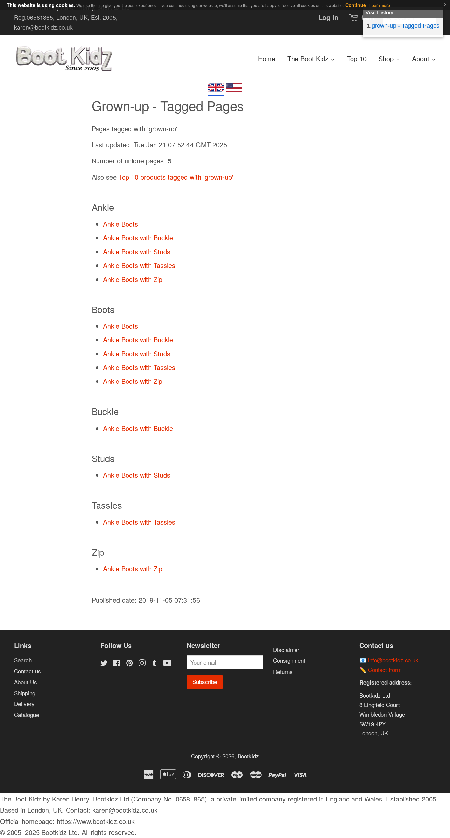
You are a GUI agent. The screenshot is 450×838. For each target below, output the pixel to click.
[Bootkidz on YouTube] (167, 663)
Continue (355, 5)
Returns (283, 671)
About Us (25, 682)
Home (266, 58)
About (421, 58)
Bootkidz (248, 756)
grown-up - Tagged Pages (405, 25)
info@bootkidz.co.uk (393, 660)
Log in (328, 17)
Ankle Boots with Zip (132, 279)
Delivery (24, 704)
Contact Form (385, 669)
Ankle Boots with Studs (136, 251)
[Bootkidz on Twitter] (104, 663)
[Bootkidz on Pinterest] (129, 663)
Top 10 (357, 58)
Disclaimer (286, 649)
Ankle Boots (120, 224)
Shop (387, 58)
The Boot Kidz (308, 58)
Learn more (379, 5)
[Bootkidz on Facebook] (117, 663)
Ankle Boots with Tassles (139, 265)
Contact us (27, 671)
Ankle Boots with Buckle (138, 237)
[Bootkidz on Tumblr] (154, 663)
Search (23, 660)
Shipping (24, 693)
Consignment (289, 660)
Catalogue (26, 714)
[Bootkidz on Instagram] (142, 663)
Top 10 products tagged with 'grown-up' (176, 177)
